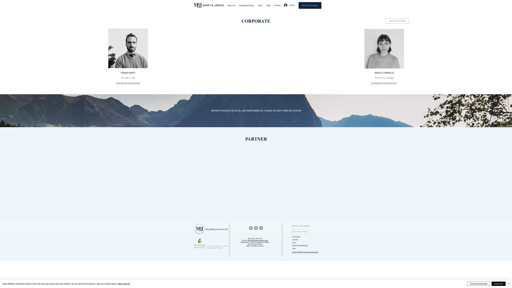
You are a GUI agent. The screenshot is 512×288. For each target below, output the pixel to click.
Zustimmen (498, 283)
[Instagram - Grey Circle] (256, 228)
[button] (231, 5)
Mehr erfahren (124, 283)
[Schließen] (508, 284)
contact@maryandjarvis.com (257, 240)
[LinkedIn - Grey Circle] (261, 228)
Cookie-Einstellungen (479, 283)
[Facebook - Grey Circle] (251, 228)
